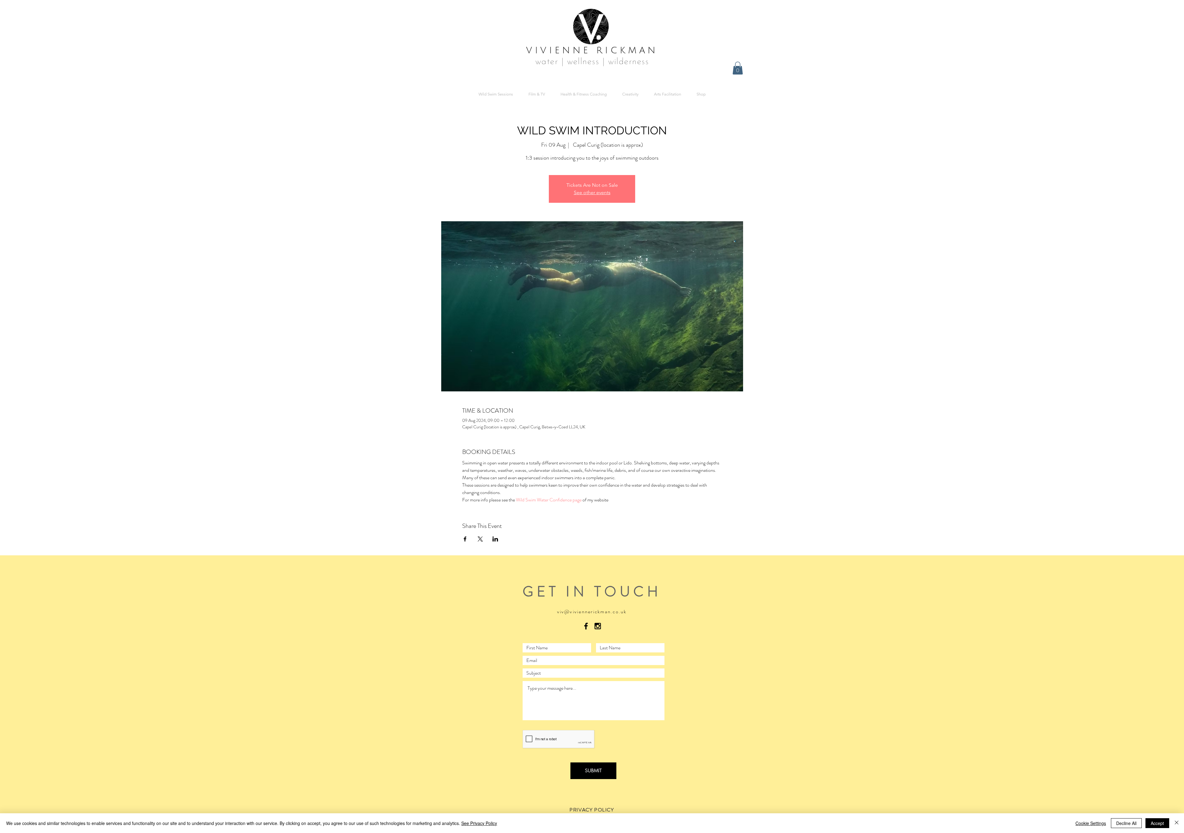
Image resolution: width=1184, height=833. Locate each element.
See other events (592, 192)
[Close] (1176, 823)
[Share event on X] (480, 539)
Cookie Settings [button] (1090, 823)
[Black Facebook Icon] (586, 626)
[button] (737, 68)
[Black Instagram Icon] (597, 626)
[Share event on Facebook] (465, 539)
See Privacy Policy (479, 823)
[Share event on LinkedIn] (495, 539)
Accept (1157, 823)
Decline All (1126, 823)
